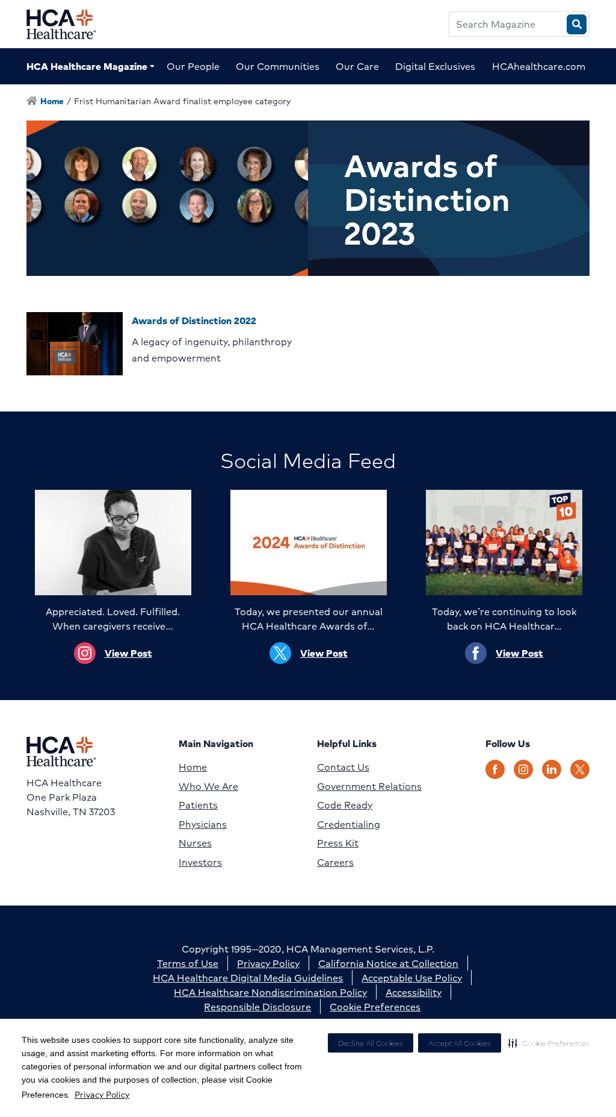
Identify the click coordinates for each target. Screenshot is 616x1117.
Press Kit (338, 843)
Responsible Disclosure (257, 1006)
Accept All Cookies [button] (459, 1043)
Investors (200, 862)
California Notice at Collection (388, 963)
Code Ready (344, 805)
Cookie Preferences (375, 1006)
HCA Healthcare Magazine (86, 66)
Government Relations (369, 786)
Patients (198, 805)
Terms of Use (187, 963)
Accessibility (414, 992)
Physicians (203, 824)
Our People (193, 66)
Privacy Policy (102, 1094)
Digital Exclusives (435, 66)
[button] (549, 1043)
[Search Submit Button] (577, 24)
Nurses (195, 843)
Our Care (357, 66)
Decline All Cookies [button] (370, 1043)
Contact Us (343, 767)
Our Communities (277, 66)
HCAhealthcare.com (538, 66)
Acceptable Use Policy (412, 977)
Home (193, 767)
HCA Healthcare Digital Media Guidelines (248, 977)
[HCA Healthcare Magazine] (70, 24)
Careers (335, 862)
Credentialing (348, 824)
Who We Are (208, 786)
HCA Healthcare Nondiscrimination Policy (270, 992)
